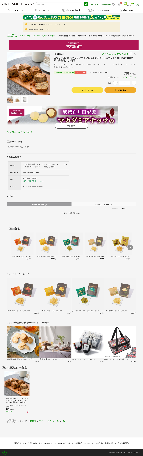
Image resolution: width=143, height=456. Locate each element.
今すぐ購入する (120, 90)
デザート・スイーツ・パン (49, 421)
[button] (130, 247)
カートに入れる (87, 90)
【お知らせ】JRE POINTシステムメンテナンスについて (48, 24)
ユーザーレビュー (39, 205)
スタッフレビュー (104, 205)
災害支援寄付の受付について (39, 29)
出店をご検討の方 (111, 443)
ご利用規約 (78, 443)
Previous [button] (16, 74)
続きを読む (71, 126)
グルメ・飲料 (25, 36)
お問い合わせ (37, 443)
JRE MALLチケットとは (65, 443)
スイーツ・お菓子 (40, 36)
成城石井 (32, 421)
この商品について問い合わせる (116, 54)
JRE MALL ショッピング (12, 36)
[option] (28, 73)
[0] (119, 4)
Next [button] (40, 74)
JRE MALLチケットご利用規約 (93, 443)
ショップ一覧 (27, 443)
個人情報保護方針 (124, 443)
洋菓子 (53, 36)
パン (63, 421)
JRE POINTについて (50, 443)
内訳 (135, 77)
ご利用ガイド (17, 443)
